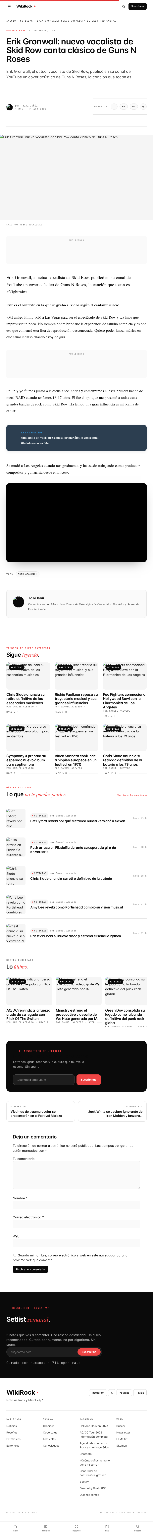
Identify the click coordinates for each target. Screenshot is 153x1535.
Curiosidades (51, 1445)
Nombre (20, 1198)
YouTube (124, 1392)
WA (133, 106)
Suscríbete (137, 6)
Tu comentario (24, 1159)
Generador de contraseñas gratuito (93, 1473)
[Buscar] (123, 6)
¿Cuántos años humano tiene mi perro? (95, 1462)
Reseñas (11, 1432)
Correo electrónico (28, 1217)
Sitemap (121, 1445)
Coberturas (50, 1432)
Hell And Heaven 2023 (94, 1426)
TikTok (140, 1392)
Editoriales (12, 1445)
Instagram (98, 1392)
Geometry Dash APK (93, 1488)
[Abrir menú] (10, 6)
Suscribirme (88, 1079)
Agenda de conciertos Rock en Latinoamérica (94, 1445)
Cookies (141, 1512)
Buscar (120, 1426)
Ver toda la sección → (132, 795)
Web (16, 1236)
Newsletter (123, 1432)
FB (123, 106)
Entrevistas (13, 1439)
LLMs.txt (121, 1439)
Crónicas (48, 1426)
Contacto (85, 1453)
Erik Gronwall (27, 574)
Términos (125, 1512)
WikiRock (24, 6)
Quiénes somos (89, 1494)
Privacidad (107, 1512)
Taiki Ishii (29, 105)
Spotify (84, 1481)
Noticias (26, 21)
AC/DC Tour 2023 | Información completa (94, 1434)
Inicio (11, 21)
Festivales (49, 1439)
